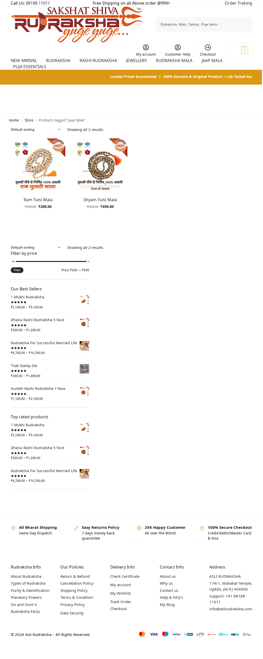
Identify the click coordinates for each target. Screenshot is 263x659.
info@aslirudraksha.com (226, 613)
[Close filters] (90, 252)
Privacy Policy (71, 608)
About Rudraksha (26, 580)
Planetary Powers (26, 607)
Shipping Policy (73, 594)
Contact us (166, 594)
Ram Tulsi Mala (37, 198)
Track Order (118, 605)
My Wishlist (118, 597)
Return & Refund (74, 580)
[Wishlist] (60, 146)
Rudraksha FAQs (25, 621)
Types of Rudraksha (28, 587)
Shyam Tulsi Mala (99, 198)
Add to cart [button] (37, 216)
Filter (17, 269)
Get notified (98, 216)
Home (14, 120)
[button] (234, 50)
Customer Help (174, 54)
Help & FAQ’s (168, 601)
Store (29, 120)
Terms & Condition (75, 601)
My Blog (164, 608)
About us (165, 580)
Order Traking (234, 3)
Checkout (204, 54)
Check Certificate (122, 580)
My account (142, 54)
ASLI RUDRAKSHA (221, 580)
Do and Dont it (24, 614)
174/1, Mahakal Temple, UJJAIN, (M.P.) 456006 (226, 590)
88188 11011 (38, 3)
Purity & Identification (22, 597)
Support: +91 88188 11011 (223, 603)
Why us (163, 587)
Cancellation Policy (75, 587)
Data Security (71, 617)
